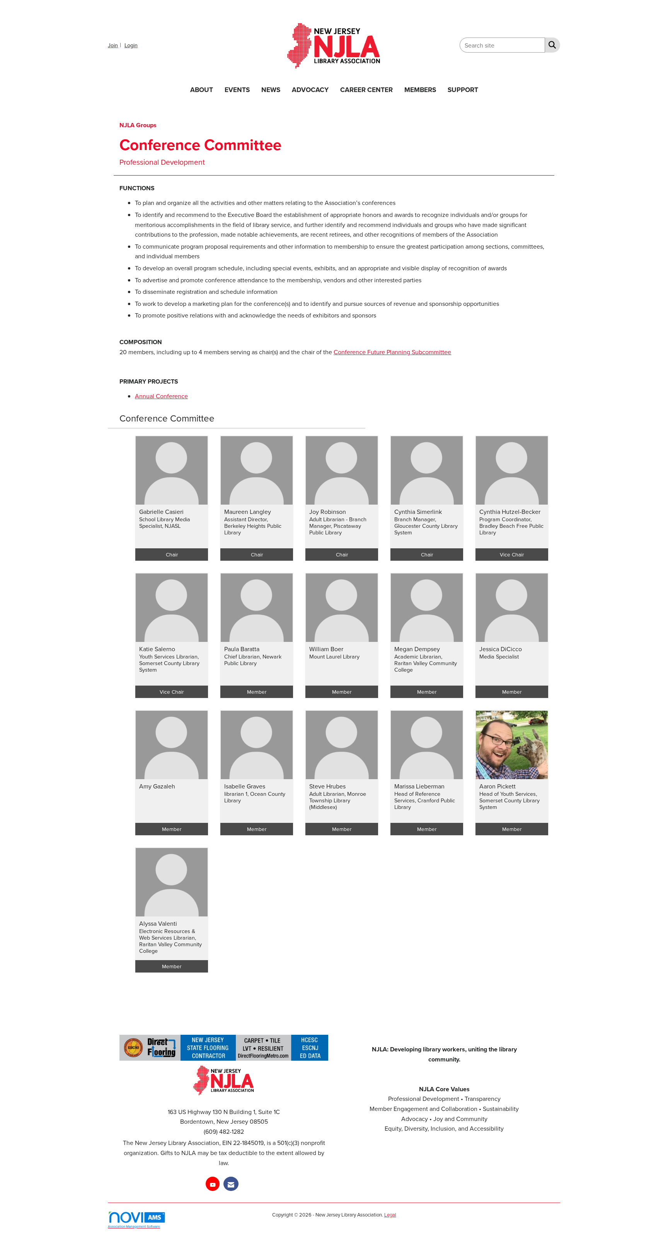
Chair (172, 554)
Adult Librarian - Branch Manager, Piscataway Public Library (337, 526)
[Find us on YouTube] (213, 1184)
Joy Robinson (327, 511)
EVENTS (237, 89)
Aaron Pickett (497, 786)
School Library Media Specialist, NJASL (164, 522)
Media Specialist (499, 656)
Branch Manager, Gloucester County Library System (426, 526)
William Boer (326, 649)
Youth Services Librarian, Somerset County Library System (169, 663)
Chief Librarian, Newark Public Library (252, 660)
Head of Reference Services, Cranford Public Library (424, 800)
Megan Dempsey (417, 649)
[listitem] (115, 45)
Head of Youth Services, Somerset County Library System (509, 800)
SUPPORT (463, 89)
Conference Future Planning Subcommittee (392, 352)
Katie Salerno (157, 649)
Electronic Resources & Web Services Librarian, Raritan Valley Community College (170, 941)
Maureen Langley (247, 511)
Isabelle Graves (244, 786)
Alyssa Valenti (158, 923)
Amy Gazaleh (157, 786)
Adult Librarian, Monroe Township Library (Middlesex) (337, 800)
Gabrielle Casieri (161, 511)
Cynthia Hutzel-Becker (509, 511)
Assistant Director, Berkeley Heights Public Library (252, 526)
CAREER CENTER (366, 89)
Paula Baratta (241, 649)
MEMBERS (420, 89)
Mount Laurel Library (334, 656)
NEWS (270, 89)
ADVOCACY (310, 89)
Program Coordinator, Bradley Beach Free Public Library (511, 526)
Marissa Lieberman (419, 786)
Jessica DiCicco (500, 649)
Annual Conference (161, 396)
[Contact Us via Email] (231, 1184)
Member (256, 691)
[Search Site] (550, 44)
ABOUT (201, 89)
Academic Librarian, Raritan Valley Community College (425, 663)
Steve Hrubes (327, 786)
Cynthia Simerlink (418, 511)
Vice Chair (512, 554)
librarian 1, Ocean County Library (254, 797)
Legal (390, 1214)
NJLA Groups (138, 125)
